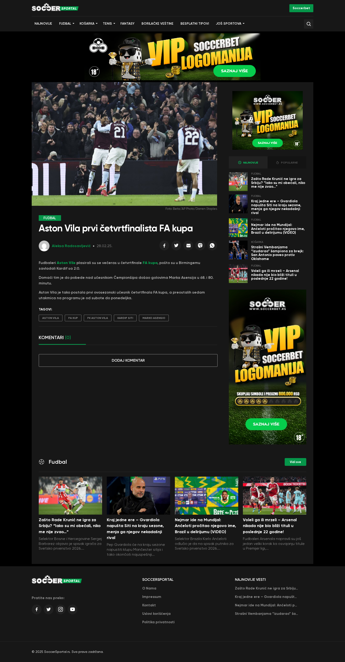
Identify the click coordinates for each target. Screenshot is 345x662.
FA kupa (150, 262)
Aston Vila (50, 318)
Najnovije (43, 24)
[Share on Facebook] (164, 247)
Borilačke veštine (157, 24)
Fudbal (65, 24)
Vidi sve (295, 462)
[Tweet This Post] (176, 247)
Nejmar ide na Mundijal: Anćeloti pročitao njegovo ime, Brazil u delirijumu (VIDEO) (278, 229)
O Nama (149, 588)
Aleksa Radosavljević (71, 246)
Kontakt (149, 605)
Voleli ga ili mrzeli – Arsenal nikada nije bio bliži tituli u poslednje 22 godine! (275, 275)
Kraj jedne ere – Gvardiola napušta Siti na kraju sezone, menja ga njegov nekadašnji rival (276, 207)
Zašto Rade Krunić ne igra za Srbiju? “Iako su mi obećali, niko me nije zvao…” (278, 183)
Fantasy (127, 24)
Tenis (107, 24)
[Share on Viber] (200, 247)
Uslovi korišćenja (156, 614)
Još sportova (228, 24)
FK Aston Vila (97, 318)
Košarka (87, 24)
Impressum (151, 597)
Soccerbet (301, 8)
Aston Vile (66, 262)
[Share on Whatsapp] (212, 247)
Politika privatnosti (158, 622)
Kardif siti (125, 318)
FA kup (73, 318)
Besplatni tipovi (194, 24)
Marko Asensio (153, 318)
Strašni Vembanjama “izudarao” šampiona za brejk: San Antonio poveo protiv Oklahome (277, 253)
